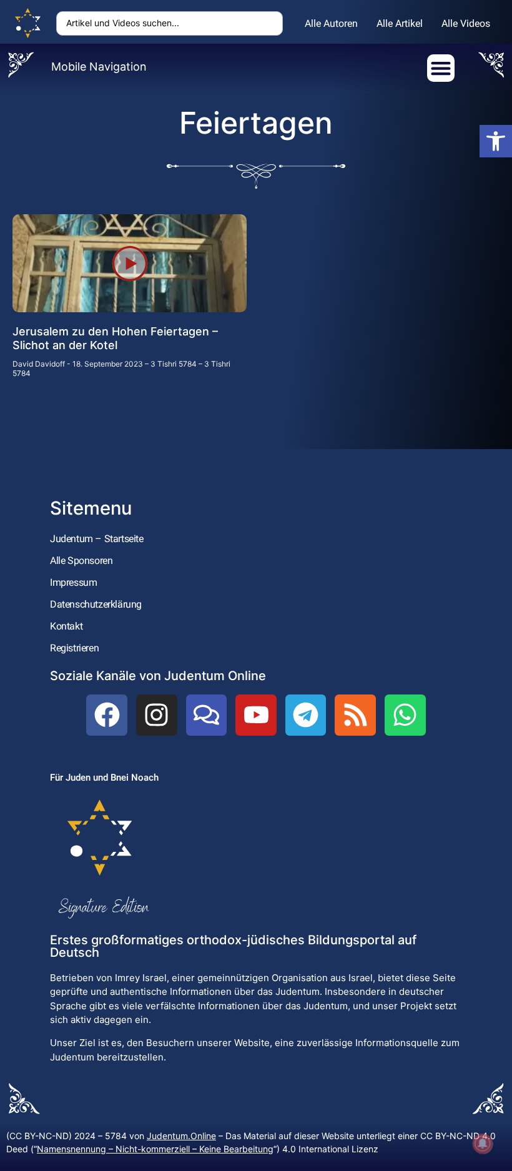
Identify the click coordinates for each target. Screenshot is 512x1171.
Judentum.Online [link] (181, 1135)
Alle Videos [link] (465, 23)
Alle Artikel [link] (400, 23)
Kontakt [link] (66, 626)
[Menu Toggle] (441, 68)
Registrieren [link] (74, 648)
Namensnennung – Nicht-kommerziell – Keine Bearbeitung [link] (155, 1149)
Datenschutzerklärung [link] (96, 604)
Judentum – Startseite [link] (97, 539)
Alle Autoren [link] (331, 23)
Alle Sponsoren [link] (81, 560)
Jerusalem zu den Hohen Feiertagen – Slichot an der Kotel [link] (115, 338)
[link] (496, 141)
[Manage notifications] (483, 1144)
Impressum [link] (73, 582)
